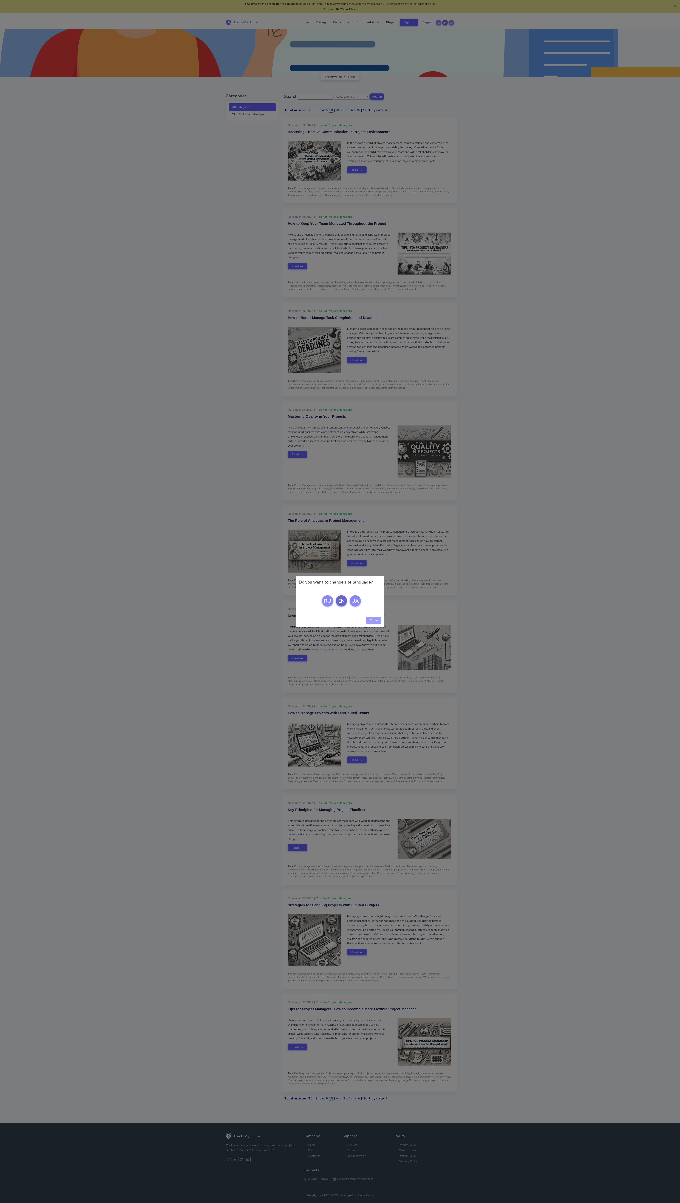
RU (327, 601)
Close (374, 620)
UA (355, 601)
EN (341, 601)
